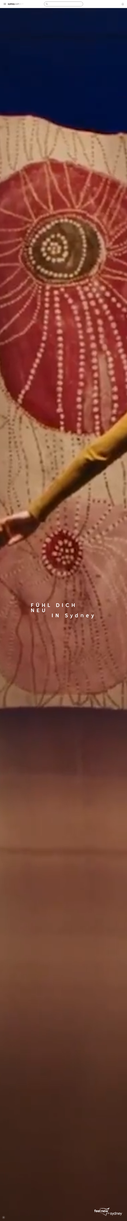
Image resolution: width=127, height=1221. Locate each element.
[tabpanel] (63, 610)
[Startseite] (13, 4)
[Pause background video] (3, 1217)
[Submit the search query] (47, 4)
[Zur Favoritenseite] (123, 4)
